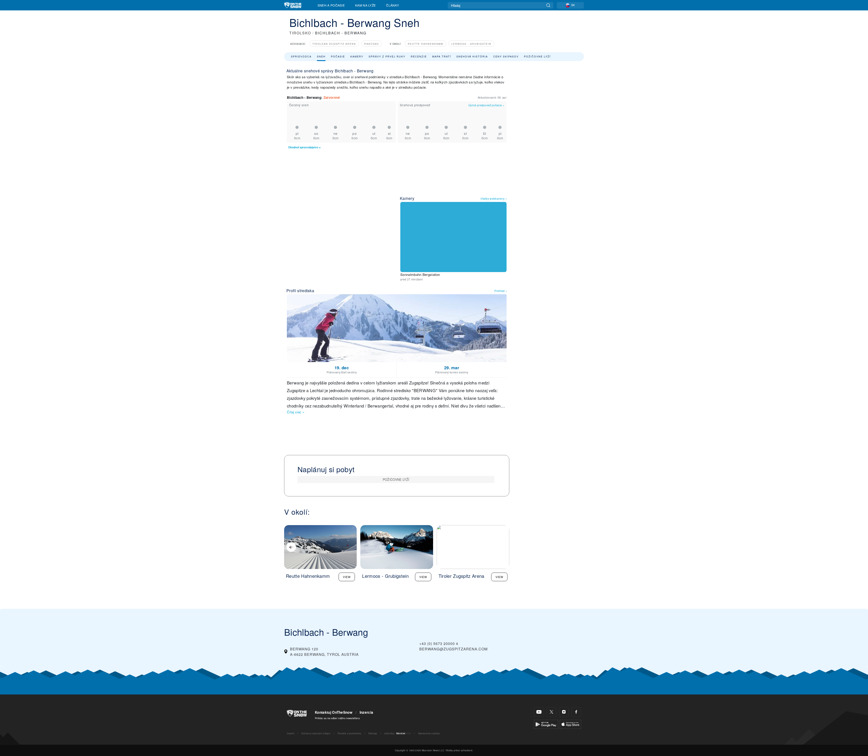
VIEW (347, 577)
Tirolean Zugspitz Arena (334, 43)
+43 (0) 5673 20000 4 (438, 643)
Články (392, 5)
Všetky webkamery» (493, 198)
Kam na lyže (365, 5)
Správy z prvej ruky (387, 56)
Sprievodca (301, 56)
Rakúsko (371, 43)
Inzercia (366, 712)
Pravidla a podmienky (349, 733)
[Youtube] (539, 712)
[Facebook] (576, 712)
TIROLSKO (300, 33)
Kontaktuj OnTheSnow (333, 712)
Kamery (356, 56)
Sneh (321, 56)
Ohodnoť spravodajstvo (303, 147)
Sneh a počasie (331, 5)
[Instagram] (564, 712)
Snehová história (472, 56)
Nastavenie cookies (429, 733)
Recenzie (419, 56)
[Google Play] (546, 723)
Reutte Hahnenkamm (425, 43)
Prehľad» (500, 291)
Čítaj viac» (295, 412)
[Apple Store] (570, 723)
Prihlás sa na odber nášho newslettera (337, 718)
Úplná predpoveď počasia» (486, 105)
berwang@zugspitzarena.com (453, 649)
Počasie (338, 56)
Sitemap (372, 733)
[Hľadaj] (548, 5)
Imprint (290, 733)
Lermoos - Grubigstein (471, 43)
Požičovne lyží (537, 56)
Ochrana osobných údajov (315, 733)
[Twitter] (551, 712)
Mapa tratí (441, 56)
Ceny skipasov (506, 56)
